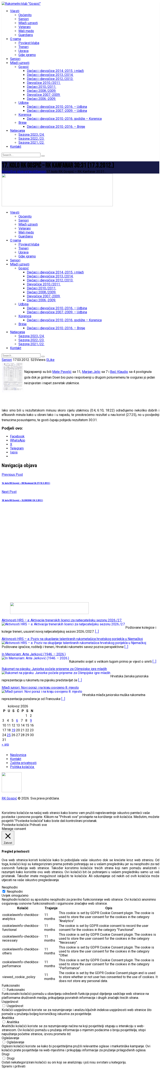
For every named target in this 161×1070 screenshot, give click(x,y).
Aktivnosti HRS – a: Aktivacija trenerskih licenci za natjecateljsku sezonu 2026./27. (62, 620)
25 (9, 735)
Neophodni (15, 892)
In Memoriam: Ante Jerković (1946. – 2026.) (34, 654)
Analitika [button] (8, 1018)
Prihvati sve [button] (38, 825)
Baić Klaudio (119, 372)
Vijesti (31, 172)
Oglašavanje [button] (10, 1038)
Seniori (41, 172)
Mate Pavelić (61, 372)
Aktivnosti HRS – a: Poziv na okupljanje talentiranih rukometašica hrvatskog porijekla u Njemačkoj (72, 639)
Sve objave (18, 172)
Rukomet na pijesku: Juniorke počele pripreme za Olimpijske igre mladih (54, 669)
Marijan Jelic (91, 372)
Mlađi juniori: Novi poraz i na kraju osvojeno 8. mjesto (40, 688)
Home (6, 172)
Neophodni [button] (10, 887)
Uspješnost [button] (10, 1002)
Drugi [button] (5, 1054)
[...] (97, 632)
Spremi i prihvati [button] (13, 1066)
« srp (5, 744)
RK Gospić (9, 798)
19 (13, 730)
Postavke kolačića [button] (15, 825)
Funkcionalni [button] (11, 986)
